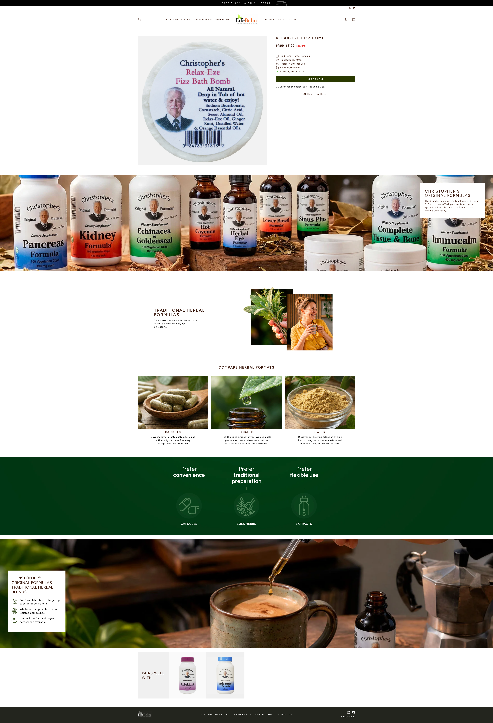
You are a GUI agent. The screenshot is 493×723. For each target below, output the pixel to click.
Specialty (294, 19)
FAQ (228, 714)
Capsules (173, 432)
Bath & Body (222, 19)
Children (269, 19)
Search (259, 714)
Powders (320, 432)
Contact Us (285, 714)
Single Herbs (202, 19)
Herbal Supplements (176, 19)
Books (281, 19)
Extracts (246, 432)
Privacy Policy (242, 714)
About (271, 714)
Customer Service (211, 714)
